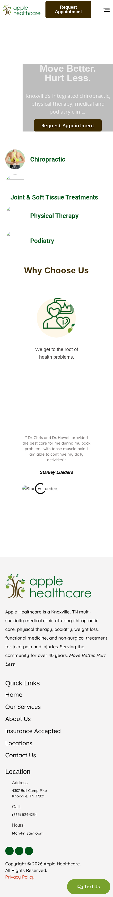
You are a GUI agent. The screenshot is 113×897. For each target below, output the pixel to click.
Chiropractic (47, 159)
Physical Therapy (54, 216)
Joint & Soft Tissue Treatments (54, 197)
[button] (106, 11)
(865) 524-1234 (24, 814)
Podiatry (42, 241)
